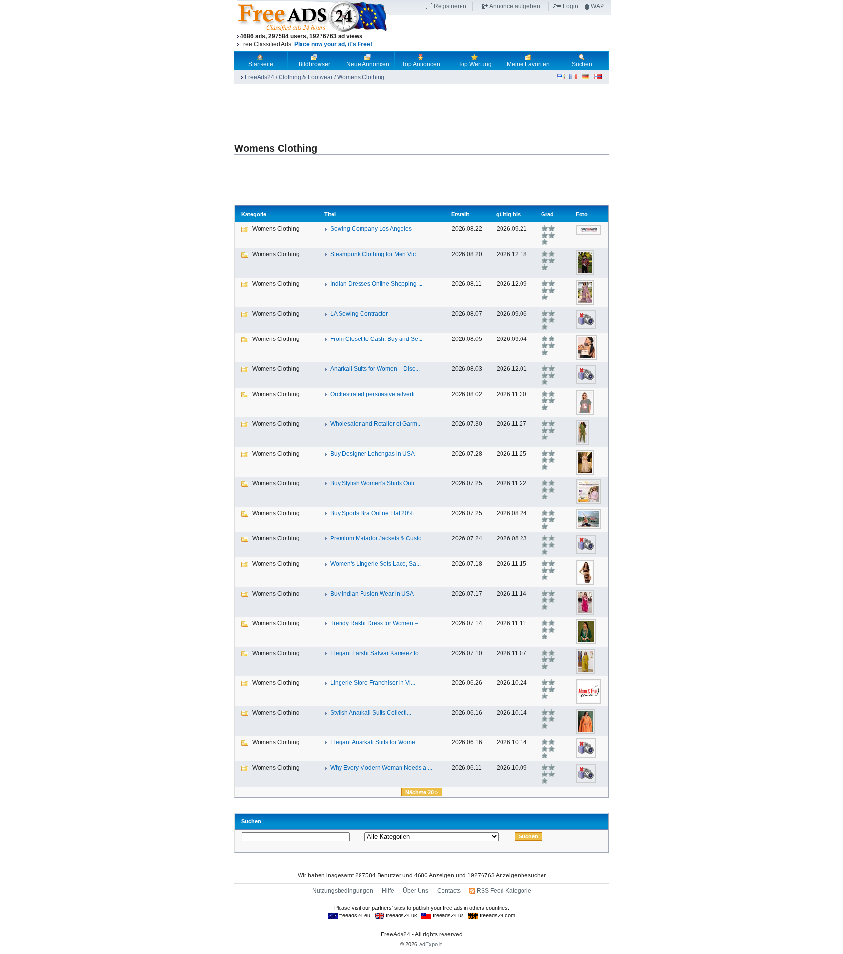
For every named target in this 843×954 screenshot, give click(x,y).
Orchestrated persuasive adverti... (374, 394)
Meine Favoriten (528, 64)
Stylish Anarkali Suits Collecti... (370, 712)
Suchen (582, 64)
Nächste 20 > (421, 792)
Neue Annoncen (367, 64)
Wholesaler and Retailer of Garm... (376, 423)
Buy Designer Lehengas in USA (372, 453)
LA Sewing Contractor (359, 313)
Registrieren (450, 6)
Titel (330, 214)
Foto (582, 214)
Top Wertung (475, 64)
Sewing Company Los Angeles (371, 228)
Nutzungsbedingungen (342, 890)
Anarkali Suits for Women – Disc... (375, 368)
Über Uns (415, 890)
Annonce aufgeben (514, 6)
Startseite (260, 64)
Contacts (449, 890)
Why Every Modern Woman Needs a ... (381, 767)
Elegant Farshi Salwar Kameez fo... (376, 653)
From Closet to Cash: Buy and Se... (376, 339)
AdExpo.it (430, 944)
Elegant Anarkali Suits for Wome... (375, 742)
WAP (597, 6)
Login (570, 6)
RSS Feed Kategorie (504, 890)
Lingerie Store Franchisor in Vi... (372, 682)
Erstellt (460, 214)
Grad (547, 214)
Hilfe (388, 890)
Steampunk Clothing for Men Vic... (375, 254)
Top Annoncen (421, 64)
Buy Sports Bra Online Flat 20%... (374, 513)
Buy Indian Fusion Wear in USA (372, 593)
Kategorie (253, 214)
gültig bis (508, 214)
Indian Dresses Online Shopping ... (376, 283)
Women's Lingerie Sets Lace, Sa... (375, 563)
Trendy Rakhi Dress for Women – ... (377, 623)
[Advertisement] (501, 33)
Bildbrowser (314, 64)
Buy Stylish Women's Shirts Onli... (374, 483)
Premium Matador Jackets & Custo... (378, 538)
